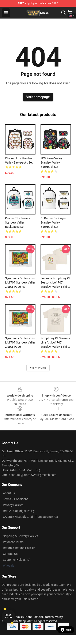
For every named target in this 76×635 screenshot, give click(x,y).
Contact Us (10, 553)
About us (9, 493)
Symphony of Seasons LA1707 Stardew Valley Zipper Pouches (20, 282)
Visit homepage (38, 97)
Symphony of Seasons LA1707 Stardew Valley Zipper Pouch (20, 342)
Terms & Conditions (15, 499)
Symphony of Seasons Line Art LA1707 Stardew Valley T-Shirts (55, 342)
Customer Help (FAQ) (17, 559)
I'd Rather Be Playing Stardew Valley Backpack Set (54, 222)
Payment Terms (13, 542)
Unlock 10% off (8, 616)
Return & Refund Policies (19, 548)
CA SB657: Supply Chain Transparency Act (30, 516)
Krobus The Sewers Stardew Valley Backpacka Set (17, 222)
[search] (63, 12)
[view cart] (70, 12)
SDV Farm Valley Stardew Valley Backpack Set (51, 162)
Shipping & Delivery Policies (20, 536)
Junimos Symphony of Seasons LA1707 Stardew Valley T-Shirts (55, 282)
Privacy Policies (13, 505)
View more (38, 367)
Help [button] (68, 629)
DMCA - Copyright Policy (19, 511)
